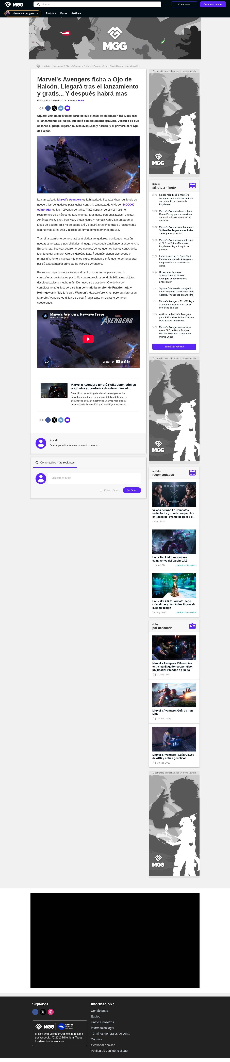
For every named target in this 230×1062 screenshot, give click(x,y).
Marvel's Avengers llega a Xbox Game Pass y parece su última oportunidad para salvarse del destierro (175, 216)
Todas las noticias (174, 346)
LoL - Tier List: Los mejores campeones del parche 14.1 (169, 559)
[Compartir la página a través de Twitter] (54, 108)
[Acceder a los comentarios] (67, 108)
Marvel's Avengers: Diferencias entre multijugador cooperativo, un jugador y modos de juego (172, 666)
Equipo (95, 1016)
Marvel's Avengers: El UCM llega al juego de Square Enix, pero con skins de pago (176, 304)
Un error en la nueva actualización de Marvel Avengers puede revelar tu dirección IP (173, 277)
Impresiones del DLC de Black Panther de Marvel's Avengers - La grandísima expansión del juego (176, 261)
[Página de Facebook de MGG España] (35, 1012)
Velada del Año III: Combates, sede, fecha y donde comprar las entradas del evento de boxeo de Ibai (173, 514)
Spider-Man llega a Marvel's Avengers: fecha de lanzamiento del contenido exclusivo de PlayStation (176, 199)
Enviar (133, 490)
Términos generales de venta (110, 1033)
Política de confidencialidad (109, 1050)
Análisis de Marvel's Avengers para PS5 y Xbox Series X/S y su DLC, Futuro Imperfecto (176, 317)
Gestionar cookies (103, 1045)
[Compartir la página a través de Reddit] (60, 108)
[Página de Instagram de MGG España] (51, 1012)
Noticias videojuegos (53, 66)
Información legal (102, 1028)
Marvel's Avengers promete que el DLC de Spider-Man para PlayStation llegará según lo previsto (176, 245)
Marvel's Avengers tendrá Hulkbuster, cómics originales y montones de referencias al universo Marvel (103, 386)
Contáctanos (99, 1010)
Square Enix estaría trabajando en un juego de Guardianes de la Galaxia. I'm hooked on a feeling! (176, 291)
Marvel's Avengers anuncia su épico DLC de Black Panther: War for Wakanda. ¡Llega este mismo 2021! (175, 332)
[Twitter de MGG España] (43, 1012)
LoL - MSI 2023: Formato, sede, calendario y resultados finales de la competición (173, 604)
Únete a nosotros (102, 1022)
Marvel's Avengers (74, 66)
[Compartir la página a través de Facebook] (48, 108)
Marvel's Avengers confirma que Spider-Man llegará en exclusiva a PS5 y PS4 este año (176, 230)
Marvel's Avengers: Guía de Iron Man (172, 712)
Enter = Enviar (111, 490)
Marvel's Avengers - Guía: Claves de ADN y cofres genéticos (173, 756)
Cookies (96, 1039)
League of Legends (186, 565)
